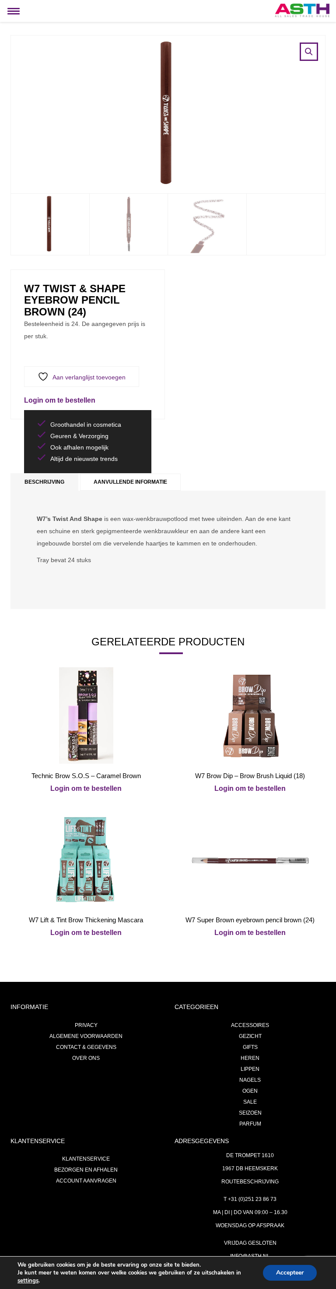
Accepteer (290, 1272)
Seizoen (250, 1113)
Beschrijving (44, 482)
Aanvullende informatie (130, 482)
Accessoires (250, 1025)
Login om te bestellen (59, 400)
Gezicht (250, 1036)
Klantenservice (86, 1159)
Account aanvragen (86, 1181)
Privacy (86, 1025)
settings (28, 1281)
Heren (250, 1058)
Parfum (250, 1124)
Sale (250, 1102)
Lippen (250, 1069)
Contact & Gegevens (86, 1047)
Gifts (250, 1047)
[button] (309, 51)
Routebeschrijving (250, 1182)
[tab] (44, 482)
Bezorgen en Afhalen (86, 1170)
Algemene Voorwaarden (85, 1036)
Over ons (86, 1058)
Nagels (250, 1080)
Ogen (250, 1091)
